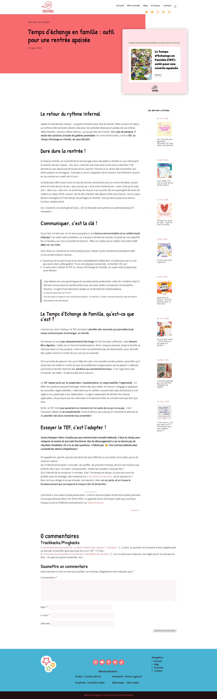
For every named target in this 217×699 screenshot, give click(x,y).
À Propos (155, 6)
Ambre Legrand (133, 676)
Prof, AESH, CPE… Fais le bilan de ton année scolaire (165, 182)
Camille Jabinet (92, 676)
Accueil (120, 6)
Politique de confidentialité (118, 695)
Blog (145, 6)
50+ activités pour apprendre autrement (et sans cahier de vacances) (165, 142)
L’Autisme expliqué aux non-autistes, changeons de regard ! (165, 383)
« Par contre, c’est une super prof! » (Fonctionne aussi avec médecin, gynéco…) (165, 426)
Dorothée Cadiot (95, 682)
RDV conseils (133, 6)
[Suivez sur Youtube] (102, 662)
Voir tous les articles (39, 22)
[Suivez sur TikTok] (121, 662)
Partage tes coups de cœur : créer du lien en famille (164, 222)
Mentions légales (93, 695)
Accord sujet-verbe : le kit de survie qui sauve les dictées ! (165, 342)
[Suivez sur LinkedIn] (115, 662)
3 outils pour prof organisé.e (164, 261)
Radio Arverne (95, 502)
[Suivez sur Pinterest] (108, 662)
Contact (167, 6)
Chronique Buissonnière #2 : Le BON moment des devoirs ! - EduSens (80, 547)
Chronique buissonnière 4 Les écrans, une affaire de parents (75, 554)
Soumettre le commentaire (164, 631)
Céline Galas (132, 682)
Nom (44, 607)
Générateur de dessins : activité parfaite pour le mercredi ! (164, 300)
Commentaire (49, 577)
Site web (45, 623)
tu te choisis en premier (99, 476)
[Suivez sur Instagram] (95, 662)
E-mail (45, 615)
